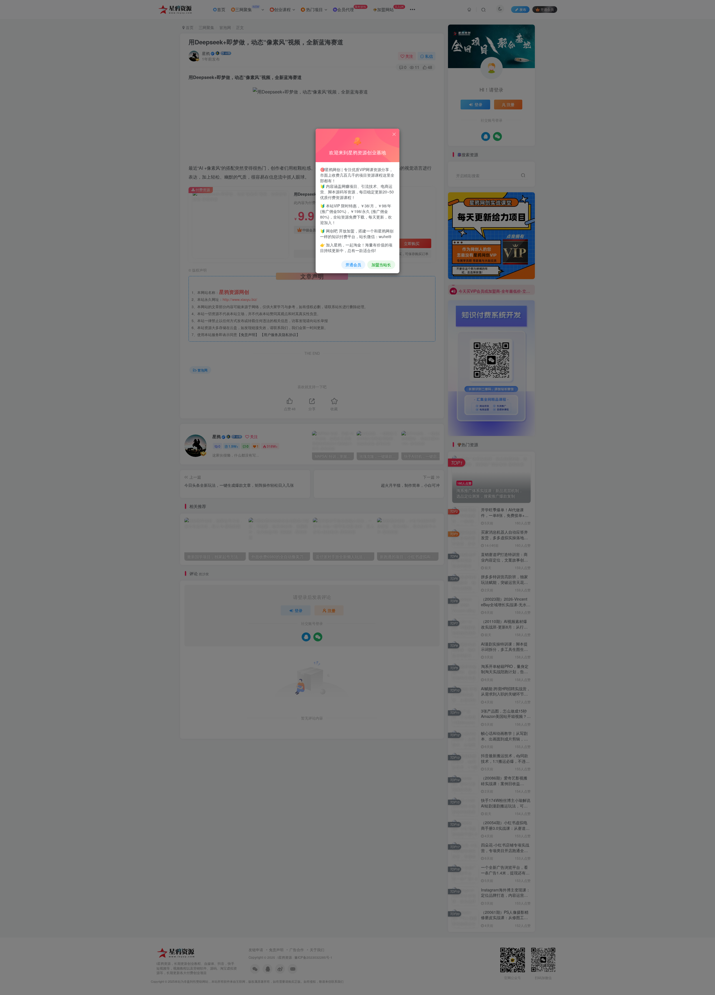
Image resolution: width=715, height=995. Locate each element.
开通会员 (353, 264)
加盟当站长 (381, 264)
